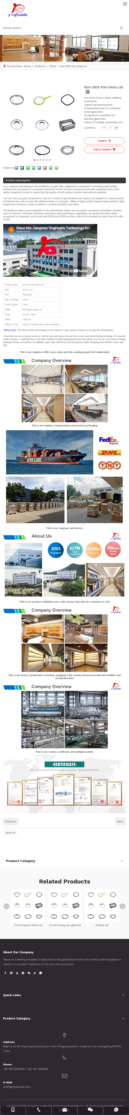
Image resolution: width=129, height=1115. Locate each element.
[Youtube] (17, 973)
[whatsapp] (40, 973)
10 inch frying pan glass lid (64, 925)
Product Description (18, 180)
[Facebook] (5, 973)
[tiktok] (35, 973)
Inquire (102, 141)
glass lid (10, 832)
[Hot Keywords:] (121, 28)
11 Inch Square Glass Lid (27, 925)
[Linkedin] (11, 973)
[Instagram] (23, 973)
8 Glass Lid (101, 925)
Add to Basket (102, 149)
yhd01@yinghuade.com (17, 1087)
